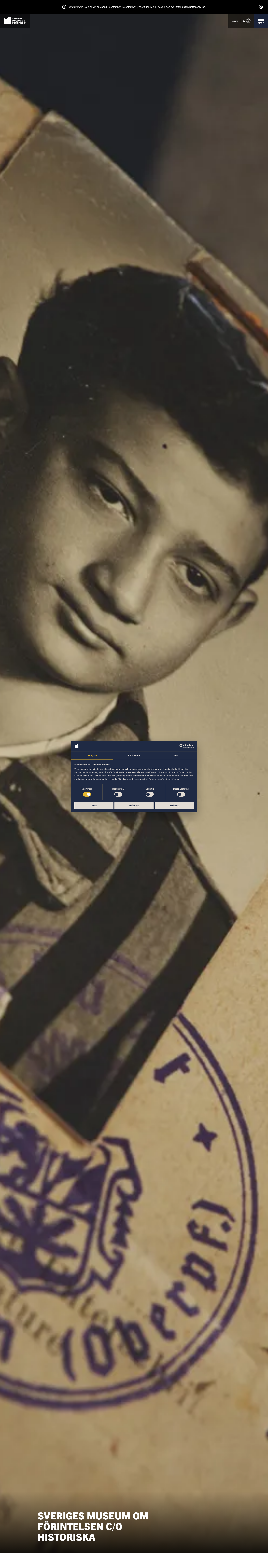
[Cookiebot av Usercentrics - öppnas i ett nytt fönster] (181, 746)
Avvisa (94, 805)
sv (244, 20)
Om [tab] (176, 755)
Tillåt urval (134, 805)
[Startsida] (15, 20)
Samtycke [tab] (92, 755)
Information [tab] (134, 755)
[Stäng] (261, 7)
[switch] (118, 794)
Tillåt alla (174, 805)
